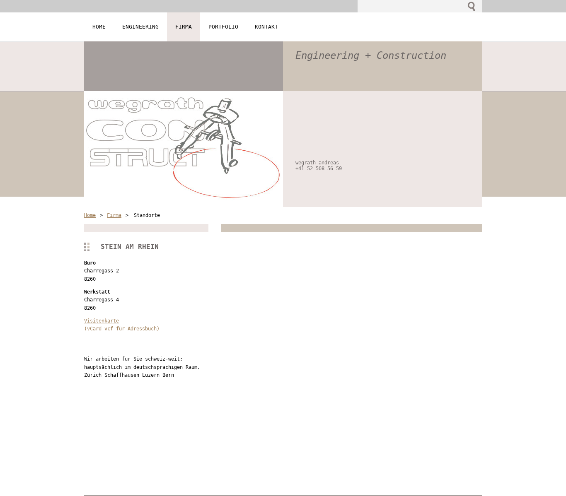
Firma (114, 215)
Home (90, 215)
